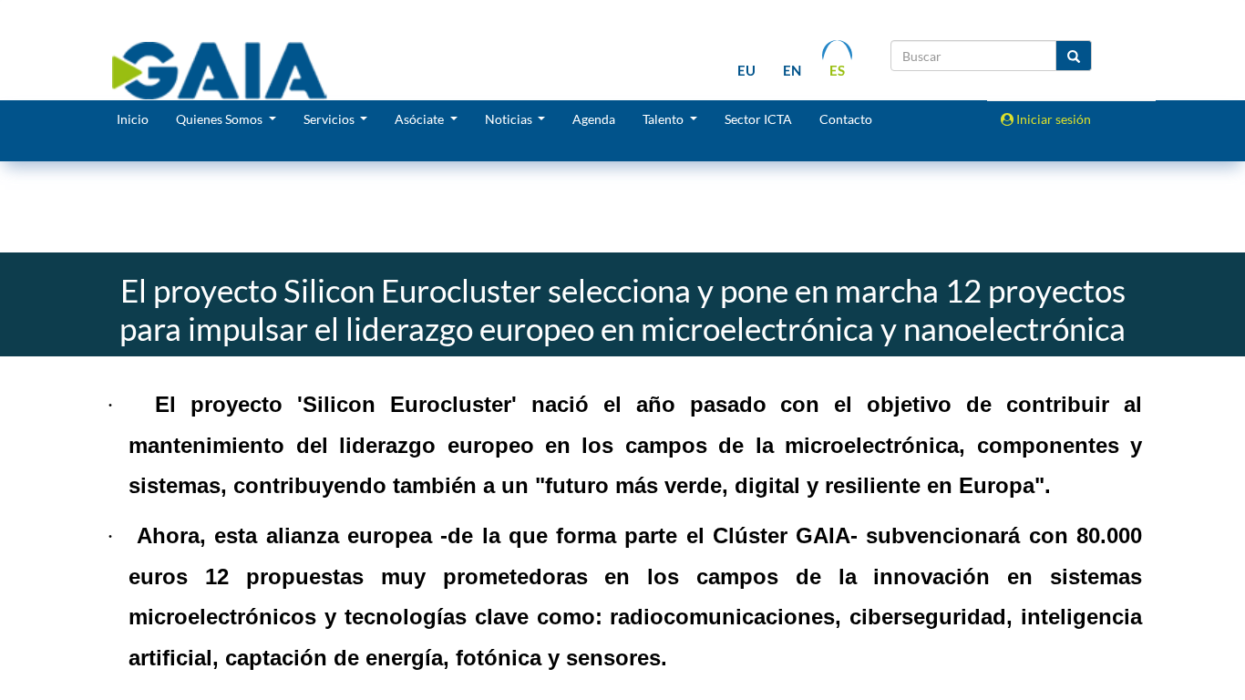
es (837, 70)
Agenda (593, 119)
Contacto (845, 119)
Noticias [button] (510, 119)
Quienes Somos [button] (220, 119)
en (792, 70)
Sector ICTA (758, 119)
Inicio (133, 119)
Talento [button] (664, 119)
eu (746, 70)
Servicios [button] (330, 119)
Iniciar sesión (1052, 119)
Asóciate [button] (421, 119)
